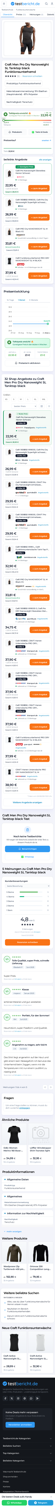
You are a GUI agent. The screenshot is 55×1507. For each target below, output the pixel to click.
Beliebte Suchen (12, 1446)
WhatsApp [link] (16, 1502)
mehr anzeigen (14, 1231)
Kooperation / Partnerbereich (16, 1491)
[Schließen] (51, 1497)
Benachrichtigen (29, 849)
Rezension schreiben (27, 942)
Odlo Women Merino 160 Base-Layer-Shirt (12, 1151)
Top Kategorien (11, 1453)
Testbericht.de (7, 10)
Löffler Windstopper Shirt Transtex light (40, 1149)
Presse (6, 1481)
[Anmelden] (52, 3)
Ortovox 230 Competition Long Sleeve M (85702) (39, 1269)
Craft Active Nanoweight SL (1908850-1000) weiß (40, 1359)
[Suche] (46, 3)
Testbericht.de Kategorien (17, 1438)
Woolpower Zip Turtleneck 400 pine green (14, 1269)
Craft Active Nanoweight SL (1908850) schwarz (13, 1359)
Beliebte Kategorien (13, 1460)
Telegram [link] (42, 1502)
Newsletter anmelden (20, 1424)
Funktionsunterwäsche (25, 10)
